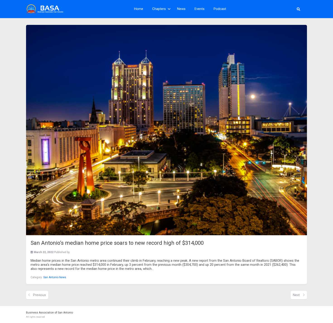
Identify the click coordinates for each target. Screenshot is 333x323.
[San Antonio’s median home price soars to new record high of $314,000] (166, 130)
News (181, 9)
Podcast (220, 9)
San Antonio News (54, 277)
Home (138, 9)
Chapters (159, 9)
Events (200, 9)
